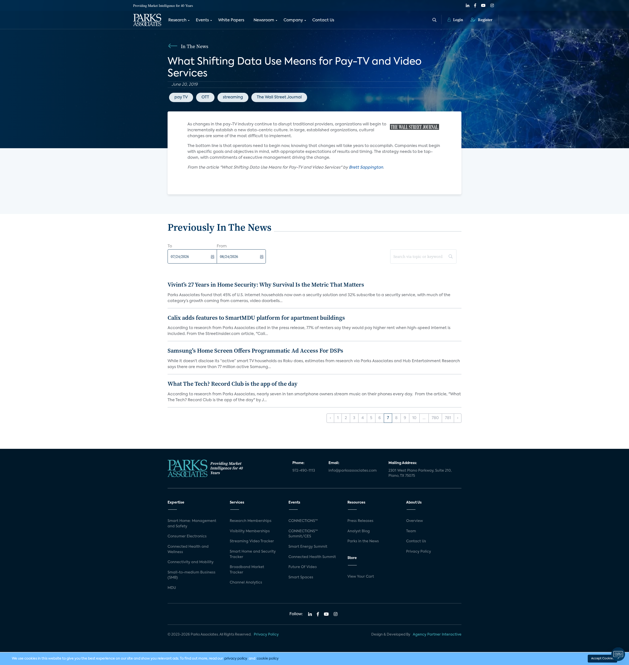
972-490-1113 (303, 470)
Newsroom (264, 20)
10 (414, 418)
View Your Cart (360, 576)
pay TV (181, 97)
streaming (233, 97)
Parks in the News (363, 541)
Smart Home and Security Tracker (253, 554)
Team (411, 531)
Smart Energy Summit (307, 546)
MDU (172, 588)
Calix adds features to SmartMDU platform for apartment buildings (256, 318)
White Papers (231, 20)
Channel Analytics (246, 582)
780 (435, 418)
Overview (414, 521)
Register (484, 19)
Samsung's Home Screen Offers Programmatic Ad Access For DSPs (255, 350)
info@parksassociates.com (353, 470)
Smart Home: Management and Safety (192, 523)
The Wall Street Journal (279, 97)
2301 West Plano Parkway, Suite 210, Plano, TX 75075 (420, 473)
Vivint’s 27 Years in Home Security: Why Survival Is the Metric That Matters (266, 284)
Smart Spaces (300, 577)
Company (293, 20)
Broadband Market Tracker (247, 569)
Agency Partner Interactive (437, 634)
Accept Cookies (602, 658)
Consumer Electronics (187, 536)
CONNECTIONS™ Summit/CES (303, 534)
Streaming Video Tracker (252, 541)
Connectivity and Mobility (191, 562)
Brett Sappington (366, 168)
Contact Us (323, 20)
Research (177, 20)
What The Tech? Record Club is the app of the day (233, 384)
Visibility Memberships (250, 531)
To (170, 246)
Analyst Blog (358, 531)
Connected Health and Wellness (188, 549)
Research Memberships (251, 521)
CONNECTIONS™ (303, 521)
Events (202, 20)
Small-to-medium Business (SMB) (191, 575)
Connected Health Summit (312, 557)
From (222, 246)
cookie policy (267, 658)
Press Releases (360, 521)
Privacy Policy (418, 551)
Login (457, 19)
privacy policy (236, 658)
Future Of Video (302, 567)
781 (448, 418)
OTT (205, 97)
